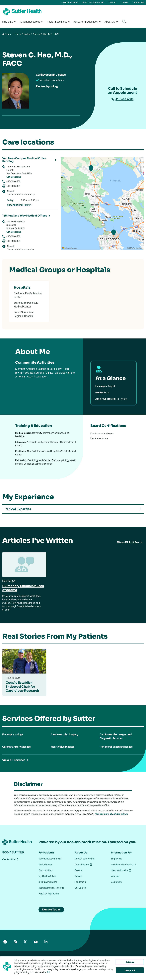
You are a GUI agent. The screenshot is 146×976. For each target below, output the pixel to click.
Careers (124, 2)
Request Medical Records (51, 887)
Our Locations (45, 870)
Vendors (115, 876)
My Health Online (69, 2)
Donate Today (51, 909)
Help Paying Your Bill (48, 893)
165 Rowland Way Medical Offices (24, 215)
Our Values (80, 887)
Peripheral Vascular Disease (116, 746)
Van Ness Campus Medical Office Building (24, 160)
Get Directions (13, 176)
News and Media (121, 870)
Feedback (139, 248)
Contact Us (138, 2)
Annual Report (84, 864)
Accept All (130, 970)
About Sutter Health (84, 858)
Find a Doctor (45, 864)
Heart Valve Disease (62, 746)
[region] (102, 203)
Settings (130, 962)
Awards (78, 870)
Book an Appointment (93, 2)
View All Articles (128, 542)
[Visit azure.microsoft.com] (69, 248)
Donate (112, 2)
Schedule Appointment (49, 858)
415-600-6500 (124, 99)
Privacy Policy (42, 972)
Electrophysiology (12, 734)
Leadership (80, 881)
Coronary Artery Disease (16, 746)
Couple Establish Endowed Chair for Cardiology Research (22, 687)
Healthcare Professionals (123, 864)
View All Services (13, 760)
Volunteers (116, 881)
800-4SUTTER (13, 852)
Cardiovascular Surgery (64, 734)
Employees (116, 858)
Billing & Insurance (47, 881)
